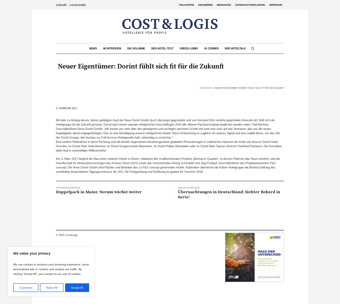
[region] (51, 271)
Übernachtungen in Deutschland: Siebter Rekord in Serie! (229, 194)
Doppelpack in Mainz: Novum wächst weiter (99, 192)
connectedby (77, 4)
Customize (25, 287)
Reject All (51, 287)
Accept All (77, 287)
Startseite (206, 88)
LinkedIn (61, 4)
